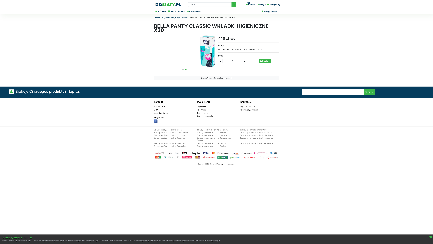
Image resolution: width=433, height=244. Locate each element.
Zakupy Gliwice (270, 11)
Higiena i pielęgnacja (171, 17)
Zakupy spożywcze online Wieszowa (169, 143)
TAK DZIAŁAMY (177, 11)
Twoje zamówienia (205, 116)
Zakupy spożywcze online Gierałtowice (213, 130)
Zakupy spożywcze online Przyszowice (171, 135)
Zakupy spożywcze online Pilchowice (256, 132)
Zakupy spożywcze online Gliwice (254, 130)
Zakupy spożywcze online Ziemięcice (170, 146)
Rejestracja (201, 110)
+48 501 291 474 (161, 107)
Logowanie (201, 107)
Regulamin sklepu (247, 107)
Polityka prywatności (249, 110)
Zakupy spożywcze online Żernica (211, 146)
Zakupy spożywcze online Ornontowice (171, 132)
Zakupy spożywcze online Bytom (168, 130)
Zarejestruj (275, 4)
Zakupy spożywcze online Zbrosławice (256, 143)
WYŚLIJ (369, 92)
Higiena (185, 17)
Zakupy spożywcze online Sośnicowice (256, 138)
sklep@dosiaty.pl (161, 113)
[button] (182, 69)
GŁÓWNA (161, 11)
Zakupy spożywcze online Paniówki (212, 132)
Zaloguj (262, 4)
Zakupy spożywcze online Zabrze (211, 143)
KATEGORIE (194, 11)
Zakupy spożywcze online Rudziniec (169, 138)
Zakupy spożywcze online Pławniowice (213, 135)
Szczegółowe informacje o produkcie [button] (217, 78)
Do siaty (265, 61)
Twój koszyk (202, 113)
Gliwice (157, 17)
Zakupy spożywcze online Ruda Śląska (256, 135)
